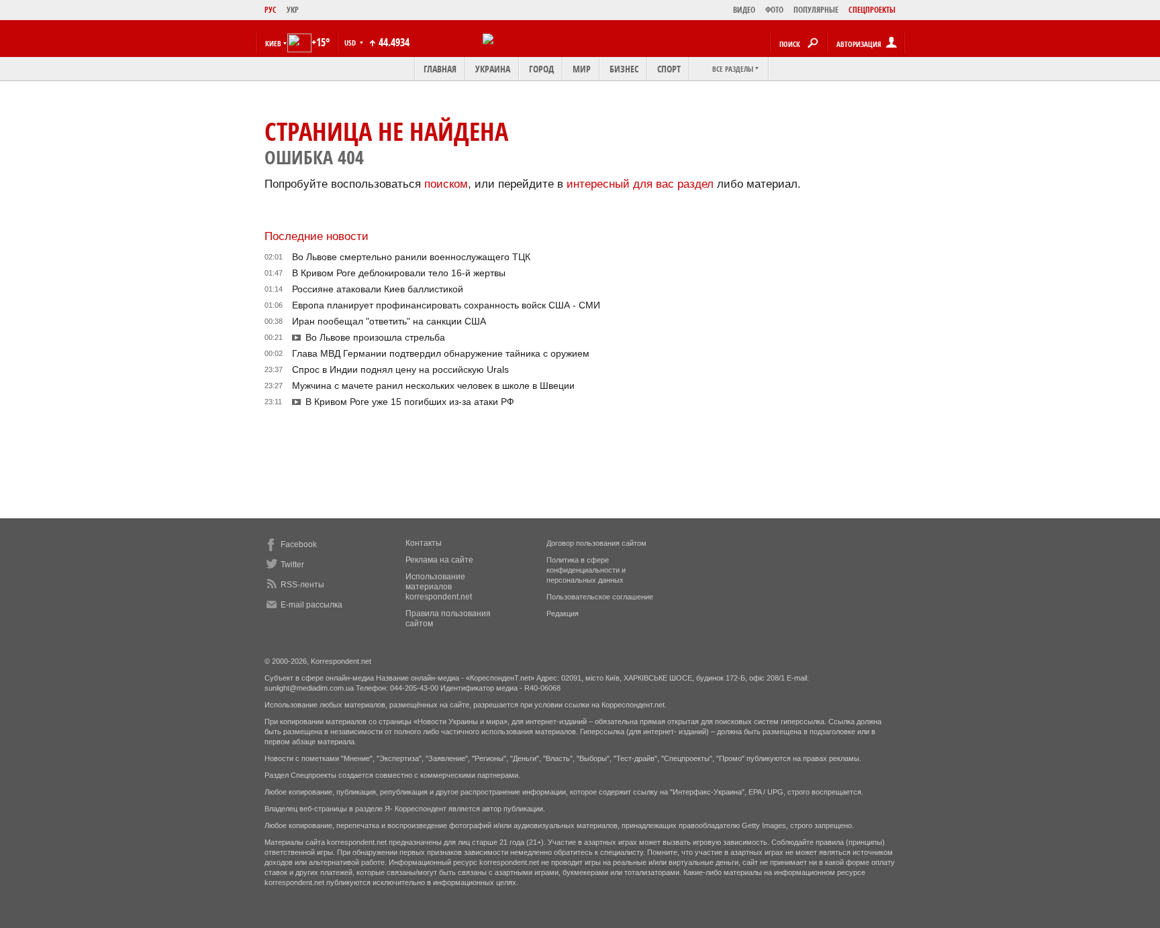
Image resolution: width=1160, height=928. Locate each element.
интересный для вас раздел (640, 184)
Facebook (299, 544)
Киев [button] (273, 43)
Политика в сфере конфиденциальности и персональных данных (586, 570)
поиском (446, 184)
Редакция (562, 614)
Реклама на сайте (439, 560)
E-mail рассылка (311, 605)
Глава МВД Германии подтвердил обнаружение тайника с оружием (440, 353)
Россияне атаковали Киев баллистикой (377, 289)
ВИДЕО (744, 9)
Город (541, 68)
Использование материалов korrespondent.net (438, 586)
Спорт (669, 68)
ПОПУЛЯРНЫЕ (815, 9)
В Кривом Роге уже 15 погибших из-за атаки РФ (409, 401)
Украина (492, 68)
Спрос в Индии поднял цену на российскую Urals (400, 369)
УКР (293, 9)
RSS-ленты (302, 584)
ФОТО (774, 9)
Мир (582, 68)
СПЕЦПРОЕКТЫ (872, 9)
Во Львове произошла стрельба (375, 337)
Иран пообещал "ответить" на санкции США (389, 321)
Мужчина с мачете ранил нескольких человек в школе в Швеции (433, 385)
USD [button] (351, 43)
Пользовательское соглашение (599, 597)
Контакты (423, 543)
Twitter (292, 564)
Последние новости (316, 236)
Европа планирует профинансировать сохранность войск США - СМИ (446, 305)
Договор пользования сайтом (596, 543)
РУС (270, 9)
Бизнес (624, 68)
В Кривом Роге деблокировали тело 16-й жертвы (398, 273)
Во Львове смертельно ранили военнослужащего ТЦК (411, 256)
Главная (440, 68)
